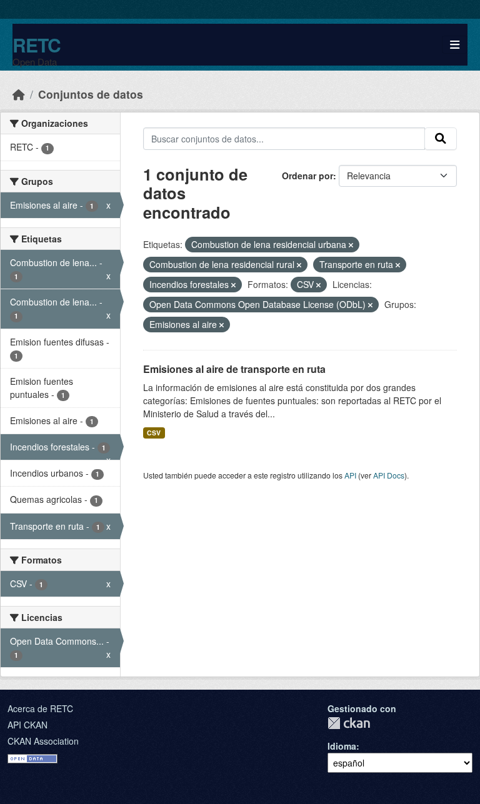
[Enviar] (440, 138)
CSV (154, 432)
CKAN (349, 723)
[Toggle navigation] (455, 45)
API (350, 475)
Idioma (342, 746)
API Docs (388, 475)
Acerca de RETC (40, 708)
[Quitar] (351, 245)
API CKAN (28, 724)
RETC (36, 44)
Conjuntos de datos (90, 94)
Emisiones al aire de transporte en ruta (234, 369)
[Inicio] (18, 94)
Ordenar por (307, 175)
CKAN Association (43, 741)
